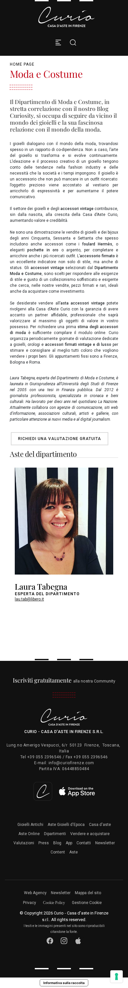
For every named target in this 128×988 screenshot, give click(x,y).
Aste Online (29, 833)
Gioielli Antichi (30, 824)
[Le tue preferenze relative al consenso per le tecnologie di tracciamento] (116, 976)
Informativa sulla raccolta (64, 983)
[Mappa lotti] (64, 791)
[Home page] (66, 17)
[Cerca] (71, 42)
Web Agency (35, 893)
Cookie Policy (54, 902)
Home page (22, 64)
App (69, 843)
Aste (73, 852)
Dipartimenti (55, 833)
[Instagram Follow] (64, 941)
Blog (57, 843)
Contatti (83, 843)
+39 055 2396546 (44, 757)
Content (58, 852)
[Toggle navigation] (58, 42)
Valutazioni (23, 843)
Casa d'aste (100, 824)
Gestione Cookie (87, 902)
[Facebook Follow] (50, 941)
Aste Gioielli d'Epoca (66, 824)
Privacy (29, 902)
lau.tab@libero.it (29, 599)
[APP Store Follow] (78, 941)
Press (43, 843)
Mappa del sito (88, 893)
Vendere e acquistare (90, 833)
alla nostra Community (64, 681)
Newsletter (105, 843)
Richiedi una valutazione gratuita (59, 438)
